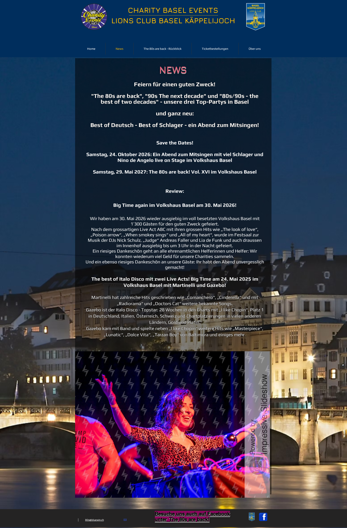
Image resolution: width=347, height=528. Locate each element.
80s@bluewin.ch (94, 519)
